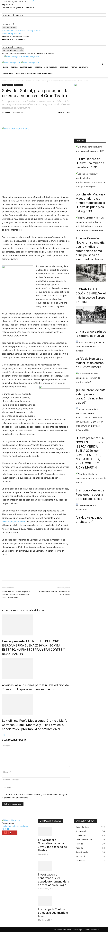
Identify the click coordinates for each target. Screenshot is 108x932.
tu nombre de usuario (12, 15)
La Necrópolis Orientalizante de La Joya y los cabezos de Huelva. (52, 845)
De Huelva (64, 67)
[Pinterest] (18, 119)
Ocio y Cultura (50, 67)
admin (7, 112)
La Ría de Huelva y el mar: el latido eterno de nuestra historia (90, 363)
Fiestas (74, 67)
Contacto (83, 67)
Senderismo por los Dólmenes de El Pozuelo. (54, 593)
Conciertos (26, 81)
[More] (31, 119)
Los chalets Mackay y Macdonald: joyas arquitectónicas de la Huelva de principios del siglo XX (90, 203)
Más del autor (36, 610)
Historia (38, 67)
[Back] (33, 1)
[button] (102, 64)
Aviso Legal (8, 74)
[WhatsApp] (24, 119)
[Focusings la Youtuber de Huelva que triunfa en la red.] (54, 901)
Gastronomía (26, 67)
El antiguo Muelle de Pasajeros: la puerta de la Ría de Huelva (90, 495)
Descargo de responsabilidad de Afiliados (34, 74)
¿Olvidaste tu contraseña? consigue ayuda (21, 30)
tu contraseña (8, 24)
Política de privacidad (12, 33)
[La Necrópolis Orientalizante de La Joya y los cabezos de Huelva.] (54, 831)
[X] (11, 119)
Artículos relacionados (15, 610)
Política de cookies (92, 929)
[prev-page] (3, 735)
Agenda (14, 67)
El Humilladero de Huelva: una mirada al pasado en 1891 (90, 163)
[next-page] (5, 735)
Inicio (5, 67)
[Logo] (11, 62)
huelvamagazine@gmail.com (15, 826)
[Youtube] (8, 829)
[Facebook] (5, 119)
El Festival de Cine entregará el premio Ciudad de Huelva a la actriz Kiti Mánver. (16, 594)
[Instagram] (3, 829)
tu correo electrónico (12, 47)
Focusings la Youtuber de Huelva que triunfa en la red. (53, 913)
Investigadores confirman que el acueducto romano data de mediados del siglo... (53, 880)
